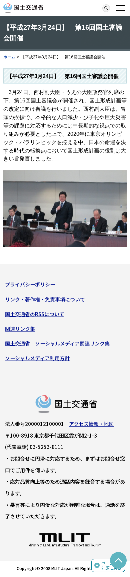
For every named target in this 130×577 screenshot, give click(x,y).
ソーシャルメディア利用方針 (37, 358)
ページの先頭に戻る (111, 565)
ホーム (9, 57)
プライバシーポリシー (30, 284)
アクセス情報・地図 (91, 423)
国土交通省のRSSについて (34, 314)
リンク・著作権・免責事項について (45, 299)
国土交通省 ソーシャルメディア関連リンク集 (57, 343)
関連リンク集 (20, 328)
